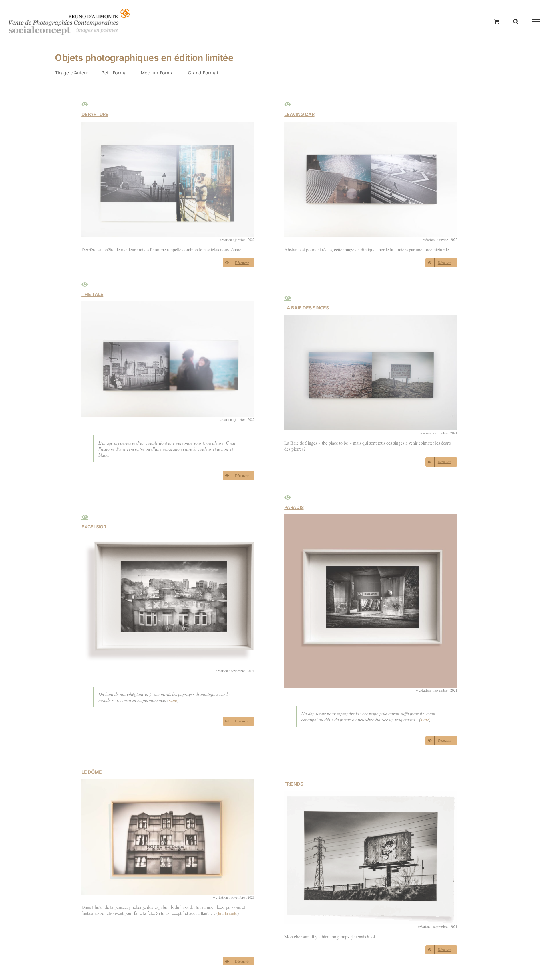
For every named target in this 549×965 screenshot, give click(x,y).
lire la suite (227, 913)
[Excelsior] (167, 537)
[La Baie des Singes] (370, 318)
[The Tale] (167, 304)
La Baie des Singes (306, 308)
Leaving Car (299, 114)
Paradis (293, 507)
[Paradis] (370, 517)
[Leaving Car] (370, 125)
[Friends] (370, 794)
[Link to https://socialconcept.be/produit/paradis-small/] (287, 497)
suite (173, 700)
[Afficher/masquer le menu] (536, 21)
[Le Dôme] (167, 782)
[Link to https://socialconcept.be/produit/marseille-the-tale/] (84, 284)
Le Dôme (91, 772)
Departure (94, 114)
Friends (293, 784)
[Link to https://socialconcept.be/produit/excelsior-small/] (84, 517)
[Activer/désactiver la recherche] (515, 21)
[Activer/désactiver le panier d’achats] (496, 22)
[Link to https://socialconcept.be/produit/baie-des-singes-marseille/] (287, 298)
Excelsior (93, 527)
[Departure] (167, 125)
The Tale (92, 294)
